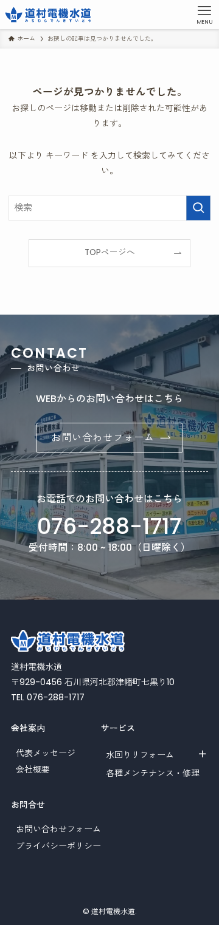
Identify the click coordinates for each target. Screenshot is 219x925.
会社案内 (28, 728)
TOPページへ (110, 252)
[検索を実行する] (198, 208)
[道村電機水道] (48, 14)
